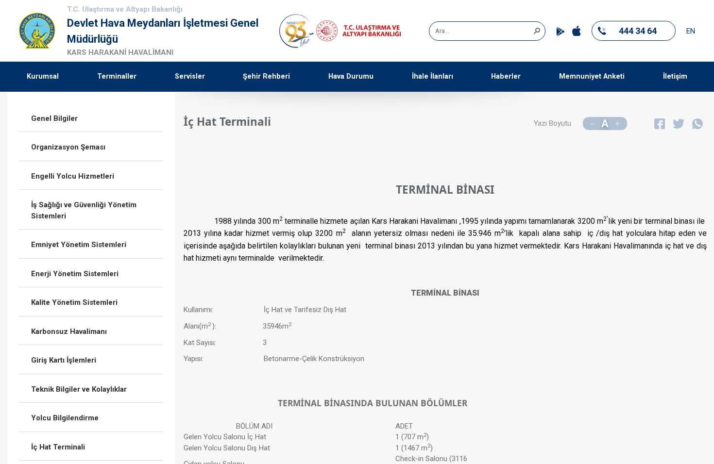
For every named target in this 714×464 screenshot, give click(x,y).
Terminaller (116, 76)
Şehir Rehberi (266, 76)
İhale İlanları (432, 76)
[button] (537, 30)
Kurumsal (43, 76)
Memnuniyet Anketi (592, 76)
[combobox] (483, 31)
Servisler (190, 76)
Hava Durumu (351, 76)
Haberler (506, 76)
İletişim (675, 76)
